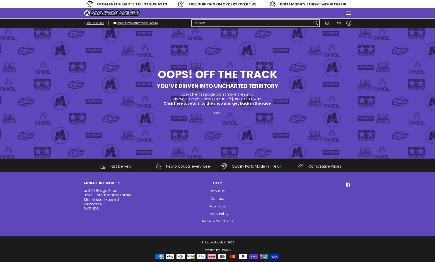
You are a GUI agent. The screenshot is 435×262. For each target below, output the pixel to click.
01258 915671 (95, 23)
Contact (217, 198)
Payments (217, 206)
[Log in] (348, 23)
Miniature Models (212, 242)
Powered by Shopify (217, 250)
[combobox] (252, 23)
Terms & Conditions (217, 221)
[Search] (315, 23)
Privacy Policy (217, 214)
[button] (348, 185)
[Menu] (348, 13)
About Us (217, 191)
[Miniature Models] (112, 13)
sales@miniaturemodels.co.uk (137, 23)
